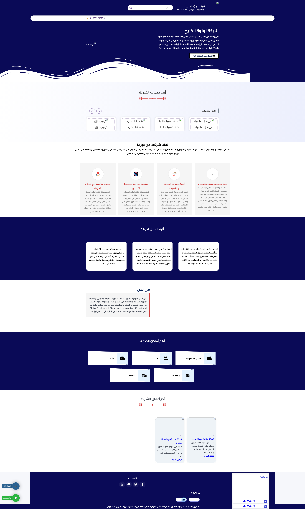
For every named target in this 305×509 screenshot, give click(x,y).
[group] (204, 124)
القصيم (132, 375)
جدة (156, 358)
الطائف (176, 375)
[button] (99, 111)
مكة (112, 358)
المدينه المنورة (193, 358)
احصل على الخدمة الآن (203, 56)
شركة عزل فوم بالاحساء (203, 439)
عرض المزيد (208, 456)
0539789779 (99, 18)
